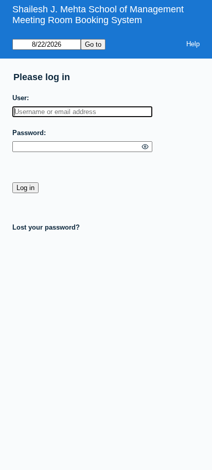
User (19, 98)
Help (193, 44)
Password (28, 133)
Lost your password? (46, 227)
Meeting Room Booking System (77, 20)
